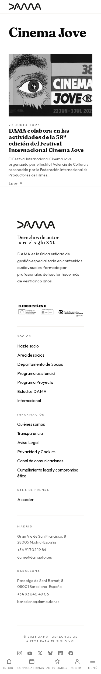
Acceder (25, 499)
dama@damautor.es (34, 557)
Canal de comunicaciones (40, 460)
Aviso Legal (28, 442)
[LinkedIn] (60, 653)
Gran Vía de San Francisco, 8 (41, 536)
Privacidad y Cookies (36, 451)
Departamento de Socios (40, 364)
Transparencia (30, 433)
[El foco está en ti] (50, 310)
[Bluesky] (50, 653)
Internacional (29, 400)
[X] (40, 653)
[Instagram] (19, 653)
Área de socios (30, 355)
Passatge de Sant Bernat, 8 (40, 580)
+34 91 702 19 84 (31, 549)
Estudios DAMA (32, 391)
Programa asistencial (36, 373)
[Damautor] (50, 228)
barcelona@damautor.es (38, 601)
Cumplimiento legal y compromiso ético (47, 472)
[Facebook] (70, 653)
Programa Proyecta (35, 382)
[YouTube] (29, 653)
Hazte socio (28, 346)
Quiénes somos (31, 424)
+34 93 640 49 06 (33, 594)
